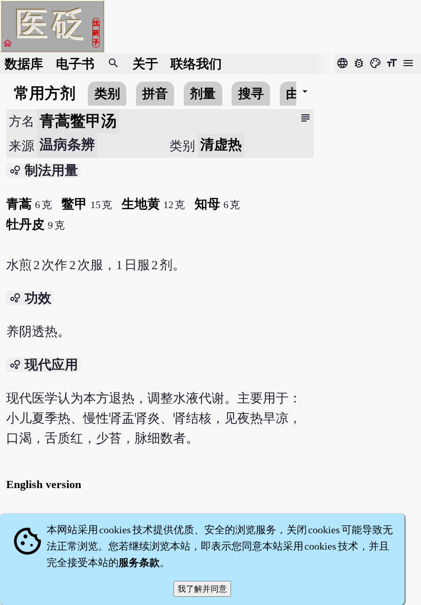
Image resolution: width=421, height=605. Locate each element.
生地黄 (141, 204)
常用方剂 (44, 93)
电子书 (75, 64)
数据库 (24, 64)
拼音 (155, 93)
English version (43, 484)
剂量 (203, 93)
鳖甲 (74, 204)
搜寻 (251, 93)
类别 (107, 93)
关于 (145, 64)
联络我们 (196, 64)
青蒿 (19, 204)
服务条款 (139, 562)
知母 (207, 204)
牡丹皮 (25, 224)
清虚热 (221, 144)
